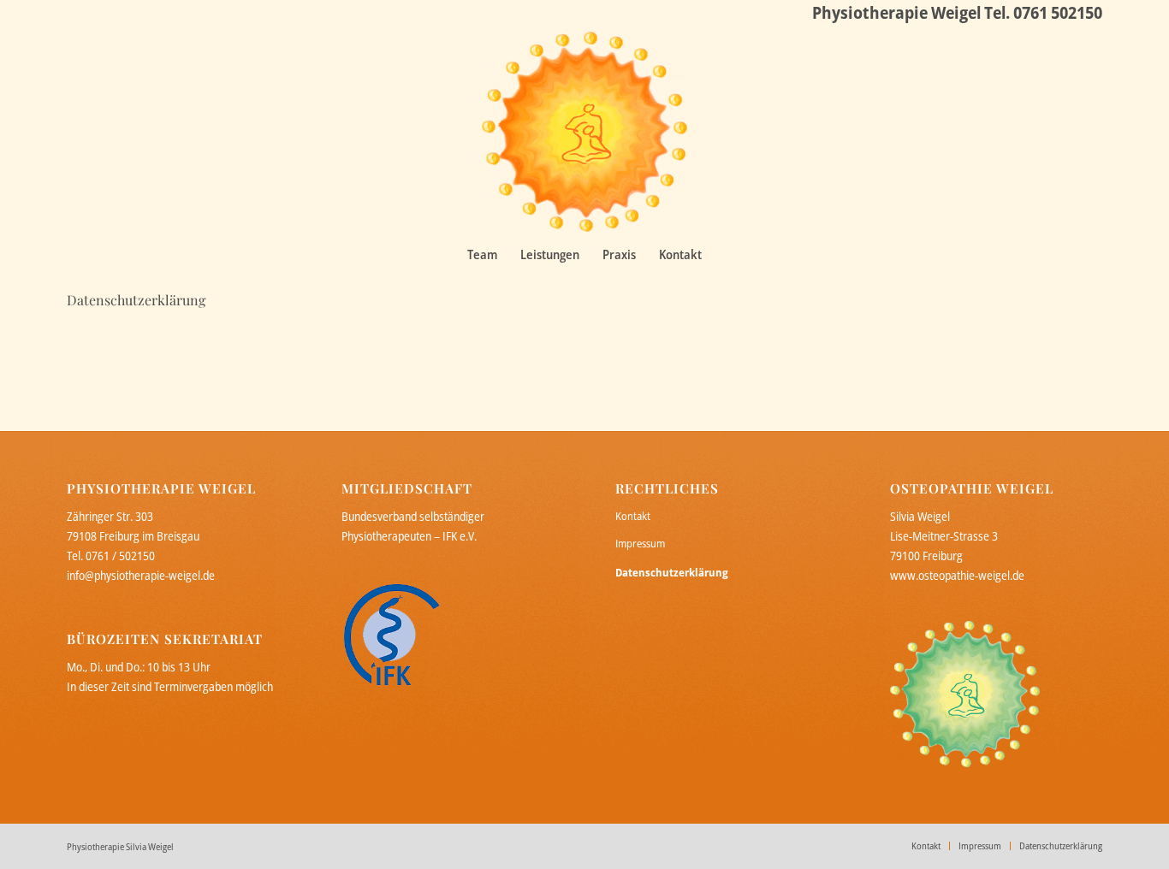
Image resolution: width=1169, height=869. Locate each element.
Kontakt (632, 515)
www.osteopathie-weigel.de (957, 575)
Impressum (640, 543)
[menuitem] (482, 254)
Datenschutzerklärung (136, 300)
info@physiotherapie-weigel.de (141, 575)
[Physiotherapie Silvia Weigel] (584, 129)
